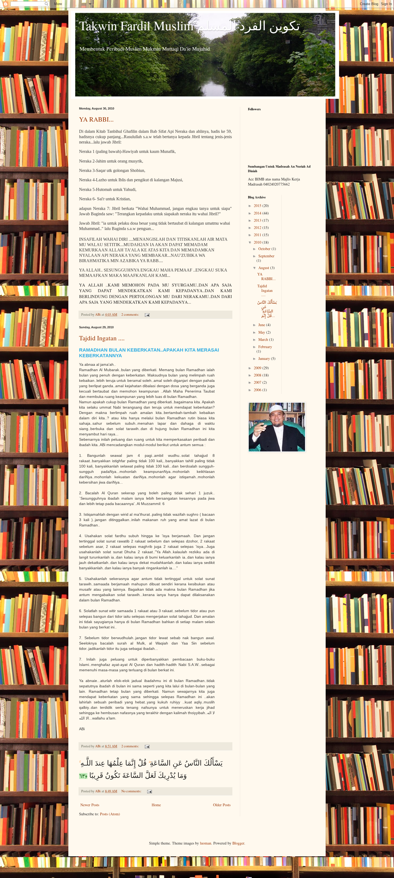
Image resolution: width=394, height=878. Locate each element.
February (265, 346)
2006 (258, 389)
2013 (258, 220)
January (264, 358)
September (266, 255)
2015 (258, 205)
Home (156, 804)
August (264, 267)
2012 (258, 227)
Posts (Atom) (110, 813)
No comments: (131, 791)
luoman (205, 843)
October (265, 248)
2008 (258, 375)
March (263, 339)
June (262, 324)
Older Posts (222, 804)
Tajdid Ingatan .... (102, 338)
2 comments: (130, 314)
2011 (258, 234)
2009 (258, 367)
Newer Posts (89, 804)
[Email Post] (146, 314)
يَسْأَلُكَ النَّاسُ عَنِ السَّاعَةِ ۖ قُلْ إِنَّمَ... (267, 309)
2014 (258, 213)
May (262, 332)
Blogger (238, 843)
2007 (258, 382)
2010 (258, 242)
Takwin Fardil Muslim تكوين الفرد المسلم (189, 25)
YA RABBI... (96, 119)
